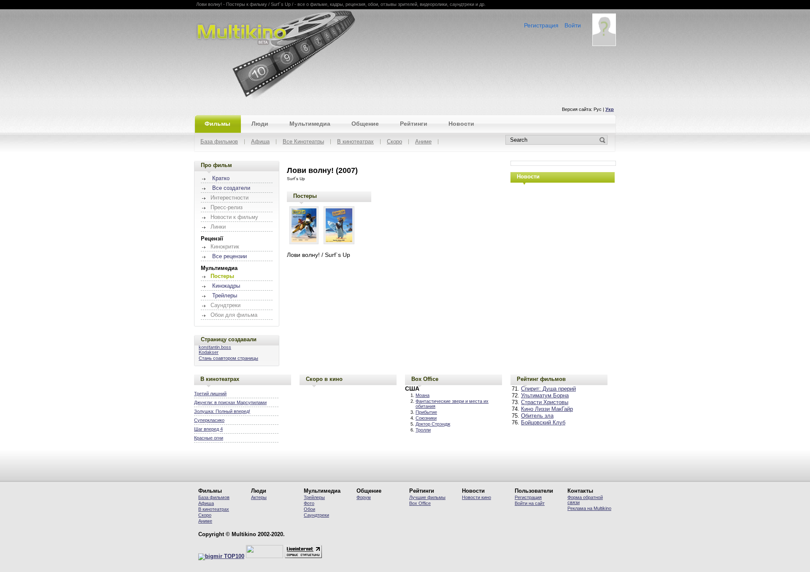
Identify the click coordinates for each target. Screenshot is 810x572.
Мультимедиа (309, 123)
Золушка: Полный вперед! (222, 411)
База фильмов (219, 142)
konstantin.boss (215, 347)
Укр (609, 109)
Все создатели (231, 188)
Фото (309, 503)
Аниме (423, 142)
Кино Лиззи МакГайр (547, 409)
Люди (259, 123)
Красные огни (208, 437)
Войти (572, 25)
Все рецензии (229, 256)
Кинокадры (226, 286)
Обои (309, 509)
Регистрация (541, 25)
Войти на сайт (530, 503)
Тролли (423, 429)
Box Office (424, 379)
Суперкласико (209, 420)
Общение (365, 123)
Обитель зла (537, 416)
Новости (461, 123)
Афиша (260, 142)
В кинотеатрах (355, 142)
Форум (363, 497)
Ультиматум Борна (545, 396)
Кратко (221, 178)
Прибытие (426, 412)
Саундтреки (316, 515)
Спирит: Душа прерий (548, 389)
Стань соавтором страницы (228, 358)
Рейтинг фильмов (541, 379)
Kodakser (209, 352)
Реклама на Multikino (589, 508)
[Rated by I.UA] (264, 556)
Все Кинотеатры (303, 142)
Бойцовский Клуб (543, 423)
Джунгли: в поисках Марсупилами (230, 402)
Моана (422, 395)
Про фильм (216, 165)
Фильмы (217, 123)
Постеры (305, 196)
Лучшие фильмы (427, 497)
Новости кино (476, 497)
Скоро (394, 142)
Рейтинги (413, 123)
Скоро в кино (324, 379)
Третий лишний (210, 393)
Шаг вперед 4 (208, 429)
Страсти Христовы (544, 402)
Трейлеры (224, 296)
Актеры (259, 497)
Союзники (426, 418)
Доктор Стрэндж (433, 423)
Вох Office (420, 503)
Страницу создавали (228, 339)
